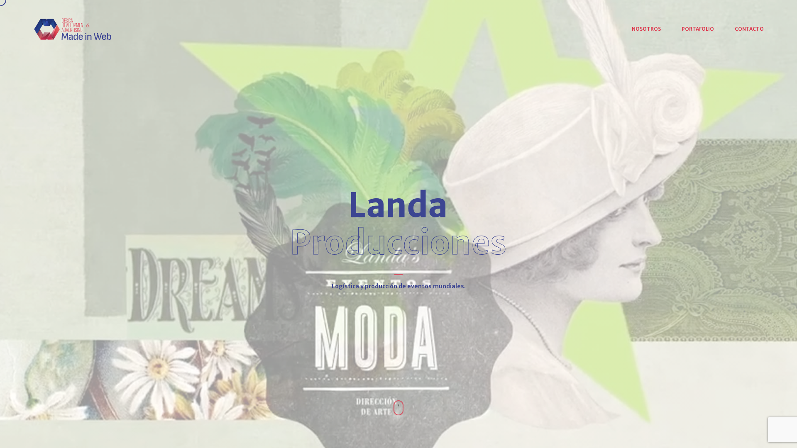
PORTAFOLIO (698, 29)
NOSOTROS (646, 29)
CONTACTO (749, 29)
